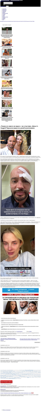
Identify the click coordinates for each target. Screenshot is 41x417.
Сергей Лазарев (3, 378)
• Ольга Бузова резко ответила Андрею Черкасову (8, 318)
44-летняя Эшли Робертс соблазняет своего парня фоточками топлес (6, 98)
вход (1, 1)
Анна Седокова (28, 371)
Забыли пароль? (3, 6)
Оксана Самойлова (37, 376)
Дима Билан (17, 373)
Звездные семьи (5, 13)
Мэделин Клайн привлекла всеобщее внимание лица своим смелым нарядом (7, 88)
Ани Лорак (23, 371)
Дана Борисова (3, 373)
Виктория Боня (20, 372)
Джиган (13, 373)
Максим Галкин (30, 375)
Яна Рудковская (18, 378)
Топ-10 (3, 15)
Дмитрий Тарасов (23, 373)
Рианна (28, 377)
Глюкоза (39, 372)
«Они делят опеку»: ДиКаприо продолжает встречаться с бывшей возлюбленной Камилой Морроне (9, 339)
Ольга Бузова (3, 377)
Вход (3, 19)
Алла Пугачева (22, 370)
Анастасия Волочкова (29, 370)
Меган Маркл (2, 376)
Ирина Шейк (14, 374)
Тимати (7, 378)
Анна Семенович (35, 371)
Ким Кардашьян (25, 374)
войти (7, 6)
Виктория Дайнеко (26, 372)
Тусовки (3, 14)
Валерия (10, 372)
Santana (30, 331)
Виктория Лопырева (33, 372)
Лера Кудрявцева (15, 375)
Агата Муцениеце (3, 370)
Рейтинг (3, 18)
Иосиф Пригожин (8, 374)
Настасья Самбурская (9, 376)
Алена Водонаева (10, 370)
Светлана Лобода (37, 377)
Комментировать (37, 342)
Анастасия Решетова (4, 371)
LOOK (25, 21)
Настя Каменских (16, 376)
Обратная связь (3, 389)
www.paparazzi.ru (3, 385)
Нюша (33, 376)
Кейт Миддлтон (19, 374)
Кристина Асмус (31, 374)
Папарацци (4, 10)
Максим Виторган (24, 375)
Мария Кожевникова (37, 375)
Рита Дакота (32, 377)
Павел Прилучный (10, 377)
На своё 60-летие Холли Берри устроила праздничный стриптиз (7, 67)
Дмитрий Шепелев (29, 373)
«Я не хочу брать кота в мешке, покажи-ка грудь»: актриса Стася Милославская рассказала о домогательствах (30, 339)
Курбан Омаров (9, 375)
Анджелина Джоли (11, 371)
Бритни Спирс (5, 372)
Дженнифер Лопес (9, 373)
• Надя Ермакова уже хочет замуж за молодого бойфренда (9, 322)
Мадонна (19, 375)
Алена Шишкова (16, 370)
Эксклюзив (4, 8)
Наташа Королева (22, 376)
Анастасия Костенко (37, 370)
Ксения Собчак (3, 375)
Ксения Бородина (37, 374)
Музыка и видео (28, 21)
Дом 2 (34, 373)
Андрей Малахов (18, 371)
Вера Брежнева (14, 372)
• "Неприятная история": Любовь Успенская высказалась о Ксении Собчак (12, 324)
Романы (3, 12)
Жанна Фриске (38, 373)
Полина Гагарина (17, 377)
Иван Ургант (2, 374)
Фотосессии (4, 9)
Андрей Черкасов (19, 331)
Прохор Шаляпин (23, 377)
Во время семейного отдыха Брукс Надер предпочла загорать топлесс (7, 47)
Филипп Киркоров (12, 378)
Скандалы (4, 11)
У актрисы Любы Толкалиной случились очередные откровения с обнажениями (7, 108)
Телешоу (3, 17)
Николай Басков (28, 376)
